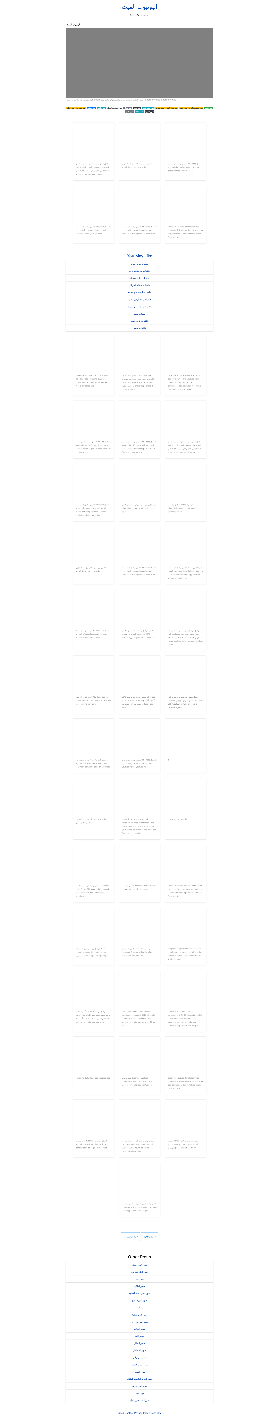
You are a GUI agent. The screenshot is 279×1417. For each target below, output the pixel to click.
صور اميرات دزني (139, 1321)
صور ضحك (139, 111)
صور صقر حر (80, 108)
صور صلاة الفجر (172, 108)
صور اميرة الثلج (139, 1300)
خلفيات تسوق (139, 328)
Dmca (121, 1412)
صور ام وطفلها (139, 1314)
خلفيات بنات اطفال (139, 278)
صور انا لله (139, 1307)
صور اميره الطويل (139, 1364)
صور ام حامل (139, 1350)
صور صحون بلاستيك (114, 108)
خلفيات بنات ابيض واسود (140, 299)
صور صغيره (149, 111)
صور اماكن (139, 1286)
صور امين (139, 1278)
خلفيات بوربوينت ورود (139, 270)
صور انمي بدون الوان (139, 1400)
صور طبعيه (129, 111)
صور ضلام (70, 108)
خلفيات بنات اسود (139, 320)
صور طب (137, 108)
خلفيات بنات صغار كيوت (139, 306)
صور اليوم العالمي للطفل (139, 1378)
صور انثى (139, 1336)
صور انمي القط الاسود (139, 1293)
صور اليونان (139, 1393)
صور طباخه (160, 108)
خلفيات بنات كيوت (140, 263)
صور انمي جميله (139, 1264)
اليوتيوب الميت (139, 6)
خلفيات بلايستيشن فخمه (139, 292)
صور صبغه (208, 108)
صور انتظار (139, 1343)
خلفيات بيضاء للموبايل (139, 285)
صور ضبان (128, 108)
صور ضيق (183, 108)
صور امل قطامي (139, 1271)
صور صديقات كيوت (196, 108)
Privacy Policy (142, 1412)
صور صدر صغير (148, 108)
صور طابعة (101, 108)
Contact (129, 1412)
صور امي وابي (139, 1357)
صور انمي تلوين (139, 1386)
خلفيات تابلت (139, 313)
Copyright (156, 1412)
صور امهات (139, 1328)
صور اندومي (139, 1371)
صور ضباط (91, 108)
